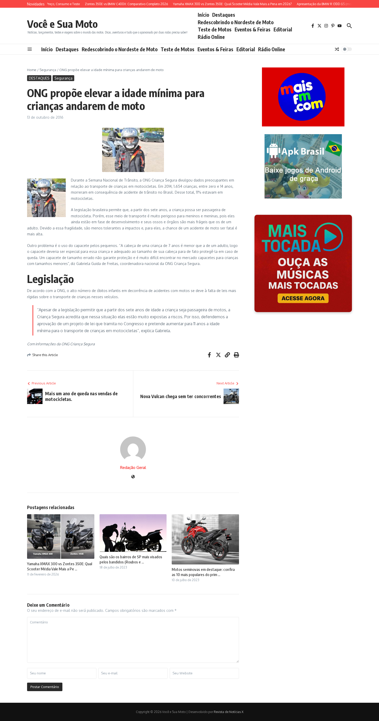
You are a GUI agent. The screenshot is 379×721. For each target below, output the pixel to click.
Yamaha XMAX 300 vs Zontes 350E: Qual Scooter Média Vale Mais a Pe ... (59, 566)
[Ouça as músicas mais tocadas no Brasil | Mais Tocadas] (303, 263)
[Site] (133, 477)
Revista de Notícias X (228, 712)
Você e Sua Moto (62, 23)
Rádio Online (211, 37)
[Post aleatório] (337, 49)
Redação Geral (133, 467)
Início (203, 15)
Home (31, 70)
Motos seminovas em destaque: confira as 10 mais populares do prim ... (203, 572)
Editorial (283, 29)
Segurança (47, 70)
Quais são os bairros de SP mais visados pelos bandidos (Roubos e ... (131, 559)
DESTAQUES (39, 78)
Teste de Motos (215, 29)
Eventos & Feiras (252, 29)
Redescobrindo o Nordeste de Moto (236, 22)
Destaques (223, 15)
